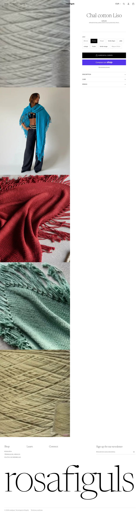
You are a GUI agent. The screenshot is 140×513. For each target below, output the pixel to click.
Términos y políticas (36, 510)
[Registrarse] (134, 452)
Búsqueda (8, 451)
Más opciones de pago (104, 67)
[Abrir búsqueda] (123, 3)
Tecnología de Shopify (22, 510)
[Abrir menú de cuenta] (128, 3)
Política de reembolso (12, 457)
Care (84, 79)
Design (84, 84)
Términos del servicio (12, 454)
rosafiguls (12, 510)
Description (86, 74)
